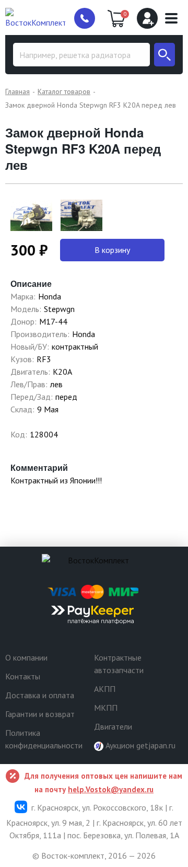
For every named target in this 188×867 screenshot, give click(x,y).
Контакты (22, 676)
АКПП (104, 689)
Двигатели (113, 726)
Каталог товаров (64, 91)
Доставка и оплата (39, 695)
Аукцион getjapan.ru (139, 745)
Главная (17, 91)
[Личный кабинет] (147, 18)
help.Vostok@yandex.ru (111, 789)
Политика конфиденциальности (44, 738)
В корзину (112, 250)
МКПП (106, 707)
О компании (26, 657)
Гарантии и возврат (40, 714)
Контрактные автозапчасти (119, 663)
